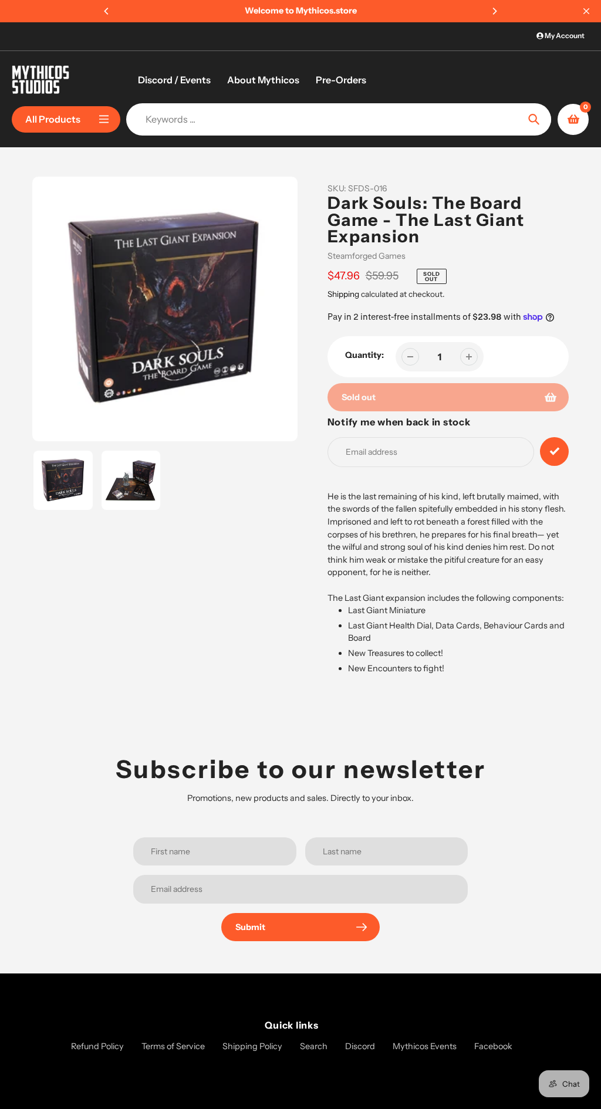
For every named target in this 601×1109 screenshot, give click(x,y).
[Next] (494, 11)
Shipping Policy (252, 1046)
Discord (360, 1046)
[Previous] (107, 11)
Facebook (493, 1046)
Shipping (343, 294)
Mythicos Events (425, 1046)
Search (313, 1046)
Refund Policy (97, 1046)
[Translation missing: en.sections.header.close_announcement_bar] (586, 11)
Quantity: (364, 355)
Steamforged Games (366, 256)
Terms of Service (173, 1046)
